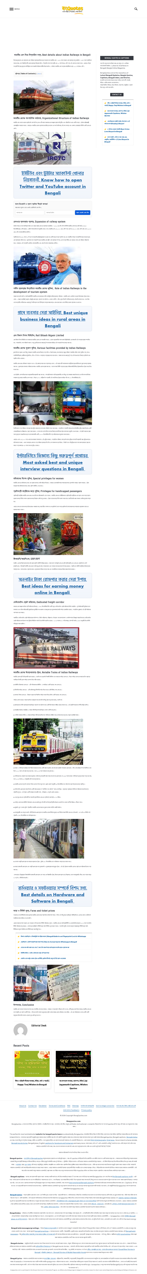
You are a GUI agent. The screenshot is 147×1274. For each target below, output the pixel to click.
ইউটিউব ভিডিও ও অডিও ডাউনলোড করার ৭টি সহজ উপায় (35, 953)
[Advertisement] (74, 36)
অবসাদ (29, 1164)
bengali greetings (41, 1231)
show (39, 73)
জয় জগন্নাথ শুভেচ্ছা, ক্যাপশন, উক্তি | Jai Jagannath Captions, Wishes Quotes (73, 1085)
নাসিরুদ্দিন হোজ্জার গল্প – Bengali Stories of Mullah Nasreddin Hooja (63, 1252)
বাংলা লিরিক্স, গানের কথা (50, 1258)
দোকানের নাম (100, 1204)
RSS (68, 1106)
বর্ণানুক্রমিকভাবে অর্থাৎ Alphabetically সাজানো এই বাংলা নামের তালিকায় (76, 1201)
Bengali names (16, 1195)
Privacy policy (86, 1110)
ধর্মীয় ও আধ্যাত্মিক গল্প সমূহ (94, 1249)
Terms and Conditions (57, 1106)
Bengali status (131, 1137)
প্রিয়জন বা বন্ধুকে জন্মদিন (50, 1228)
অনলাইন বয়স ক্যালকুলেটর (87, 1106)
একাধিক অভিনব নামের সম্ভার (51, 1207)
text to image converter (105, 1106)
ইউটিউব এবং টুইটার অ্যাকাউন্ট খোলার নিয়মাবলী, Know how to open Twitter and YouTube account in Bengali (53, 183)
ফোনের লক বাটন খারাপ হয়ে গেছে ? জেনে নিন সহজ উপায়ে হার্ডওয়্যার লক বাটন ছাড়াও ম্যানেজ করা (45, 947)
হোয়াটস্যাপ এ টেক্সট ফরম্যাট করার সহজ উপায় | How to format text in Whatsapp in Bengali (49, 942)
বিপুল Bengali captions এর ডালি (122, 1177)
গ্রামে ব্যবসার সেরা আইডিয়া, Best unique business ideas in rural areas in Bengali (53, 319)
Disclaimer (43, 1106)
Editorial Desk (39, 1025)
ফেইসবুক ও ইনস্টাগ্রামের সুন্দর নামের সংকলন (123, 1204)
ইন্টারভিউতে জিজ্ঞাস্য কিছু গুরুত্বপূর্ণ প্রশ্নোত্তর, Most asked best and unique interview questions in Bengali (52, 462)
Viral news (110, 1140)
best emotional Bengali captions (81, 1183)
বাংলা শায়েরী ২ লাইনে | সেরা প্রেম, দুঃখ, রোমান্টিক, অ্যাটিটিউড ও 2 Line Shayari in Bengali (116, 139)
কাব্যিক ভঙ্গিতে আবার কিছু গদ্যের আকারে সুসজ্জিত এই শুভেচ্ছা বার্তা (38, 1234)
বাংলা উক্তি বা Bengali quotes (33, 1158)
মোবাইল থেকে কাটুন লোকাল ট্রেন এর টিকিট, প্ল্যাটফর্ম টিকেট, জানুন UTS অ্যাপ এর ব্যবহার (43, 958)
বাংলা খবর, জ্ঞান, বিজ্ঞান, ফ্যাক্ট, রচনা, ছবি (126, 1106)
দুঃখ (26, 1164)
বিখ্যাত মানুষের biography (98, 1140)
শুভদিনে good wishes (123, 1234)
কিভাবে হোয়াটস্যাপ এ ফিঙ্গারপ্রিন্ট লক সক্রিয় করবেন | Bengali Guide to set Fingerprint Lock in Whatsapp (53, 936)
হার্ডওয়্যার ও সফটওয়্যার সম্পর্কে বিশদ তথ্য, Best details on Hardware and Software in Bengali (52, 894)
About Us (22, 1106)
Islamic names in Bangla (127, 1198)
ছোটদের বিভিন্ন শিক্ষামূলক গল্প (43, 1246)
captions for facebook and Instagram (59, 1143)
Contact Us (117, 95)
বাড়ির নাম (93, 1204)
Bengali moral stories (19, 1143)
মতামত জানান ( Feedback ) (71, 1110)
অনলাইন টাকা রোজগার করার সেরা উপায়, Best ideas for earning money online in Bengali (53, 586)
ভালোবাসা (18, 1164)
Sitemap (75, 1106)
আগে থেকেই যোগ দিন (82, 213)
